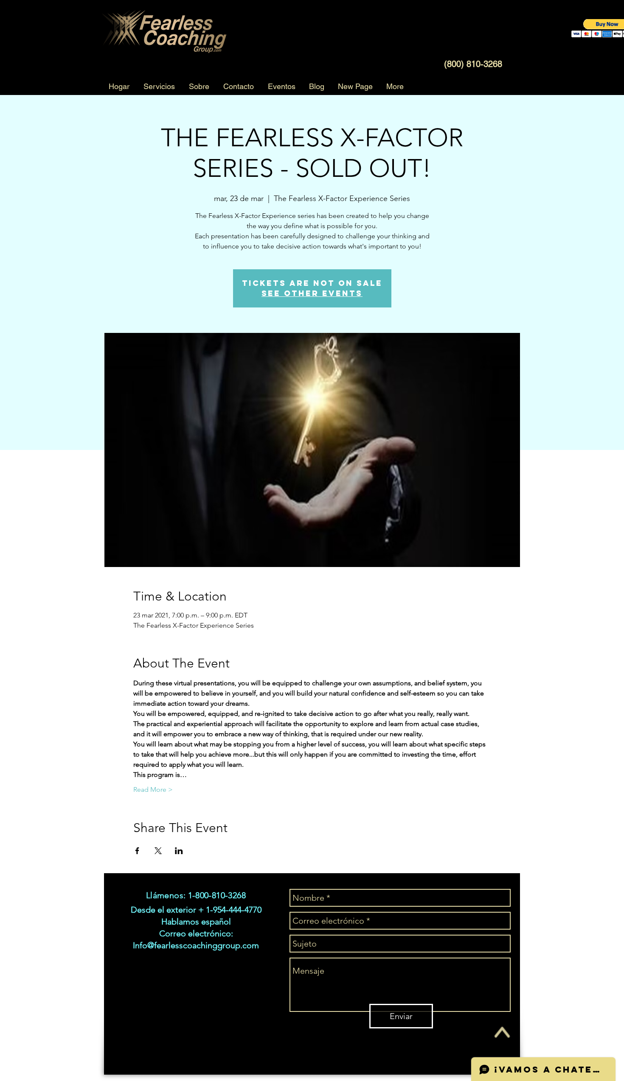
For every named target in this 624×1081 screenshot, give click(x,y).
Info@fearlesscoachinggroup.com (196, 945)
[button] (159, 86)
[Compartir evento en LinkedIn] (179, 850)
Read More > (153, 789)
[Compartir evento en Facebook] (137, 850)
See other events (312, 293)
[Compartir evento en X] (158, 850)
